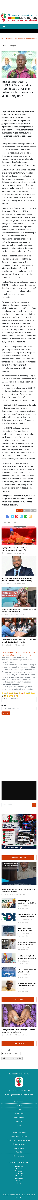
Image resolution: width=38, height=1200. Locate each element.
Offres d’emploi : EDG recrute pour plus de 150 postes (26, 903)
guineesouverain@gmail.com (22, 1095)
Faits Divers (19, 1106)
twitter (20, 1169)
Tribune (33, 510)
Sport (19, 1125)
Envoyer (6, 713)
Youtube (20, 1176)
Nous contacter (19, 1148)
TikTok (20, 1181)
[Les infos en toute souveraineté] (19, 17)
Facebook (20, 1166)
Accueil (4, 45)
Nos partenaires (19, 1156)
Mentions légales (19, 1144)
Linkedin (20, 1173)
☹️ (12, 693)
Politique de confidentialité (19, 1136)
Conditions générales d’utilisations (19, 1140)
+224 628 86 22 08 (23, 1090)
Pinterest (20, 1178)
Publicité (19, 1152)
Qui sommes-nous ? (19, 1132)
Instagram (20, 1171)
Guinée (19, 1110)
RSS (20, 1183)
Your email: (6, 1050)
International (19, 1114)
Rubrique (12, 45)
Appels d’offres (19, 1102)
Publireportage (19, 1117)
